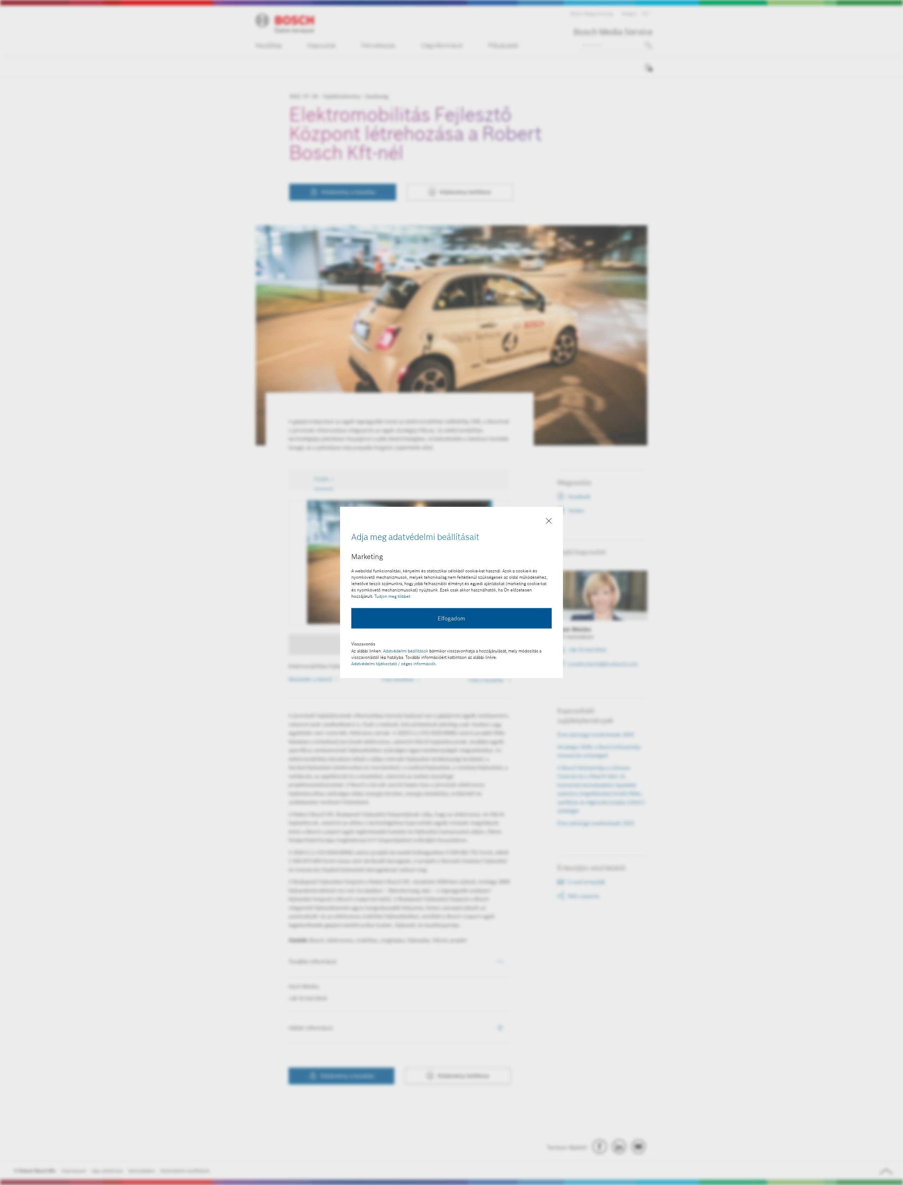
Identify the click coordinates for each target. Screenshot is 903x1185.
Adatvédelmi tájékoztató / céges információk (393, 663)
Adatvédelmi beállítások (405, 651)
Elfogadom (451, 618)
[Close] (549, 522)
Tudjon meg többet (392, 596)
